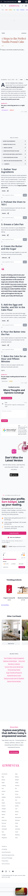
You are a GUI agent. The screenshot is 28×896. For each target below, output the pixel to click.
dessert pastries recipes (14, 681)
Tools (16, 837)
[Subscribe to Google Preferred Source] (9, 430)
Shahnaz (5, 79)
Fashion (3, 791)
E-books (10, 381)
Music (16, 814)
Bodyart (17, 779)
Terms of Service (6, 863)
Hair (16, 800)
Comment (4, 420)
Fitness (17, 791)
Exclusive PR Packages (7, 858)
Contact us (4, 846)
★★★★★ (23, 33)
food (3, 33)
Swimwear (17, 829)
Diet (3, 788)
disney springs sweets (14, 670)
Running (4, 823)
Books (3, 782)
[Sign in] (26, 6)
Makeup (4, 811)
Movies (3, 814)
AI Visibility (4, 849)
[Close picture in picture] (16, 889)
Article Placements (6, 852)
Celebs (16, 782)
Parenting (4, 820)
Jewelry (10, 9)
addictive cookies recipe (10, 661)
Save (21, 79)
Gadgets (4, 797)
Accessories (4, 774)
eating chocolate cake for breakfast (14, 678)
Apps (18, 9)
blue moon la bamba (14, 664)
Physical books (5, 381)
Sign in (8, 542)
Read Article (14, 644)
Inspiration (17, 803)
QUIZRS (26, 111)
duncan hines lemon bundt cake (14, 667)
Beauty (3, 779)
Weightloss (4, 837)
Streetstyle (4, 829)
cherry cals (22, 661)
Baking (16, 777)
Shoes (16, 823)
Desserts (17, 785)
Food (6, 9)
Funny (16, 794)
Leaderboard (5, 567)
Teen (3, 9)
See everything (5, 605)
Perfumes (22, 9)
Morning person (5, 110)
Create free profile (14, 533)
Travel (16, 832)
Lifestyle (4, 808)
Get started (21, 567)
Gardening (17, 797)
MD (16, 79)
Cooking (4, 785)
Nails (3, 817)
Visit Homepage (14, 752)
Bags (3, 777)
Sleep (16, 826)
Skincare (4, 826)
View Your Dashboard (15, 537)
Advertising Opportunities (8, 855)
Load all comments (6, 398)
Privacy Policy (5, 861)
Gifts (3, 800)
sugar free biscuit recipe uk (14, 673)
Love (16, 808)
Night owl (12, 110)
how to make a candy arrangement (14, 658)
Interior (3, 805)
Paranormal (18, 817)
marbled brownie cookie (14, 675)
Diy (14, 9)
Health (3, 803)
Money (16, 811)
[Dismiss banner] (25, 425)
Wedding (17, 834)
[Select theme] (22, 5)
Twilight (4, 834)
